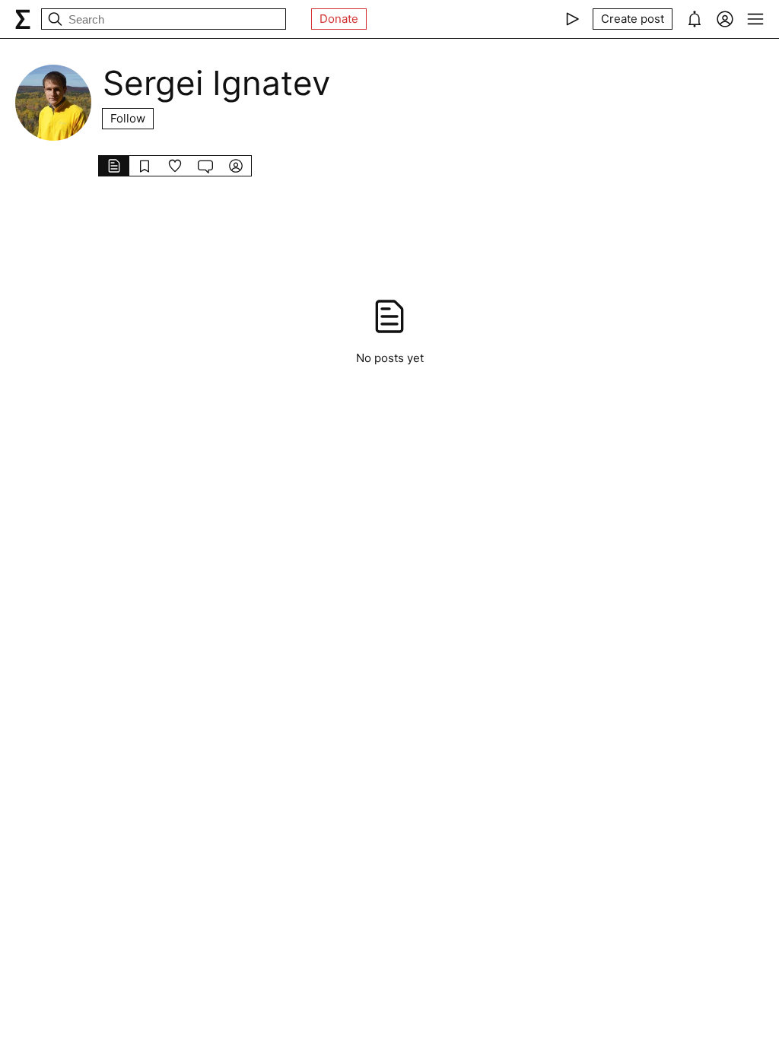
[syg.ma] (22, 19)
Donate (339, 18)
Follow (127, 118)
